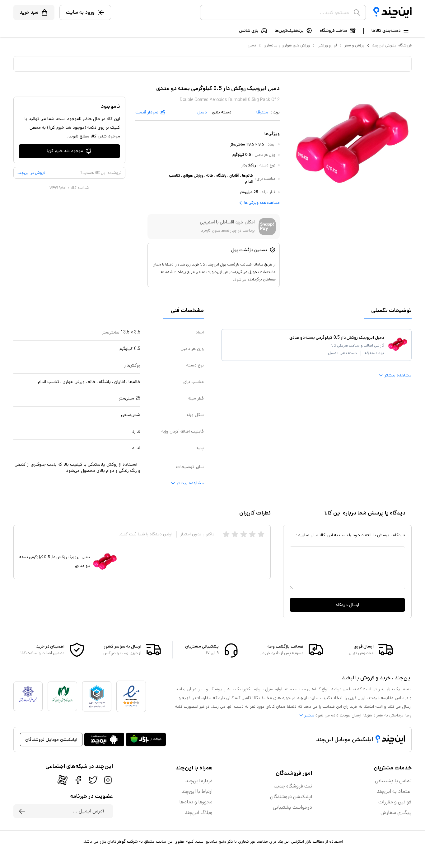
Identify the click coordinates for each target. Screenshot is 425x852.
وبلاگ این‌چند (199, 812)
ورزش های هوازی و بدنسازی (287, 45)
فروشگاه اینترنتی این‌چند (392, 45)
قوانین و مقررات (395, 802)
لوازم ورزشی (327, 45)
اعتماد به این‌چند (394, 791)
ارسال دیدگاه (347, 605)
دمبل (252, 45)
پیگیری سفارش (396, 812)
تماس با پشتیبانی (393, 780)
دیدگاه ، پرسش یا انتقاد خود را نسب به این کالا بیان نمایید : (350, 535)
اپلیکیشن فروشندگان (291, 796)
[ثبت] (22, 811)
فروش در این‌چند (31, 173)
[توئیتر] (93, 780)
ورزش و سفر (354, 45)
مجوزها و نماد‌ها (196, 802)
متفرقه (262, 112)
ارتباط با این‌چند (197, 791)
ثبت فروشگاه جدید (293, 786)
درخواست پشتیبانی (292, 807)
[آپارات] (62, 780)
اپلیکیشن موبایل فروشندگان (51, 739)
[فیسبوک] (78, 780)
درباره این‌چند (199, 780)
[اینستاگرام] (108, 780)
